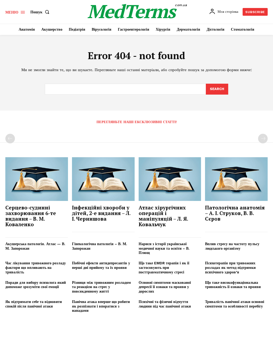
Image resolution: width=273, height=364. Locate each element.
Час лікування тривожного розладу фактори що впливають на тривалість (35, 267)
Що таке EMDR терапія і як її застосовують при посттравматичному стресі (164, 267)
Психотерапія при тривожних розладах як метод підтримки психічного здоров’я (230, 267)
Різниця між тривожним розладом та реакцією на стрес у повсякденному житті (101, 287)
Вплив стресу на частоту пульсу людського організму (232, 246)
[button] (40, 12)
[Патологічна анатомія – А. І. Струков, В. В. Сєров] (236, 179)
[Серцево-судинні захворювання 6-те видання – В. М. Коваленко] (36, 179)
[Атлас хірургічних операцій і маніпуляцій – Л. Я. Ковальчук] (170, 179)
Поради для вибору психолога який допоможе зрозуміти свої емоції (35, 284)
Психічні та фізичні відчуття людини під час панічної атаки (165, 304)
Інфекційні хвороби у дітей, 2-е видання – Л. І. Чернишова (101, 213)
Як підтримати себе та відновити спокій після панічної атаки (33, 304)
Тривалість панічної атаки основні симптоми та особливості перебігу (234, 304)
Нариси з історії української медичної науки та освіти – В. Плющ (164, 248)
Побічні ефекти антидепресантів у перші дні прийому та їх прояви (101, 265)
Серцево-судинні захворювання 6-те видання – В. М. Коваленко (30, 216)
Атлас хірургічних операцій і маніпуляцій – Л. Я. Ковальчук (163, 216)
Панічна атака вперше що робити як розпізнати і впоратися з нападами (101, 306)
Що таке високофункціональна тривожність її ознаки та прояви (233, 284)
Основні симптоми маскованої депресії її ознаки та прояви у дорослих (165, 287)
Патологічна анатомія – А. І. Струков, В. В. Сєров (235, 213)
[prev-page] (10, 138)
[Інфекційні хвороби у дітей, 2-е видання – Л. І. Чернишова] (103, 179)
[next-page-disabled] (263, 138)
